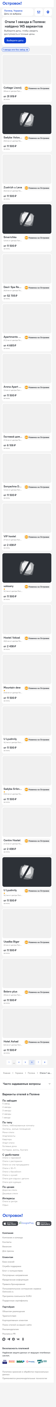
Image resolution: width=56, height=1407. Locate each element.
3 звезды (6, 1110)
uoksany (8, 586)
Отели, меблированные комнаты (18, 1125)
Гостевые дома (9, 1146)
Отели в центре (9, 1201)
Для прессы (8, 1251)
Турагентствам (9, 1315)
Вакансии (6, 1246)
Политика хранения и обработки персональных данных (25, 1373)
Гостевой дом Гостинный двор (13, 436)
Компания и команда (12, 1237)
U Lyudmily (10, 739)
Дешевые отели (10, 1193)
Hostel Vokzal (12, 637)
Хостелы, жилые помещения (16, 1129)
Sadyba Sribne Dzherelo (13, 789)
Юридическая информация (15, 1279)
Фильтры (39, 12)
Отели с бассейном (11, 1171)
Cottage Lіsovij (13, 87)
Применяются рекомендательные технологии (24, 1378)
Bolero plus (10, 991)
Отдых (5, 1205)
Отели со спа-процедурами (15, 1164)
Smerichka (10, 237)
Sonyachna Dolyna (13, 486)
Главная (6, 1073)
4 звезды (6, 1107)
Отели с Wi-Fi (9, 1168)
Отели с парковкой (11, 1157)
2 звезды (6, 1114)
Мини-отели (8, 1132)
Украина (19, 1073)
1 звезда (6, 1117)
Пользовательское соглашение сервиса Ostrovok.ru (21, 1290)
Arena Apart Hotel (13, 386)
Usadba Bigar (11, 941)
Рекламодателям (10, 1329)
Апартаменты (8, 1136)
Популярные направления (15, 1275)
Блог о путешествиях (12, 1270)
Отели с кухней (9, 1175)
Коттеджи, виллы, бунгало (15, 1149)
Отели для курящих (11, 1182)
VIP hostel (10, 536)
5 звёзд (6, 1103)
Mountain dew (12, 687)
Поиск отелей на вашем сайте (17, 1324)
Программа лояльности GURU (17, 1296)
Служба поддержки (11, 1266)
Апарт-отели (8, 1142)
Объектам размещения (13, 1311)
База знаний (8, 1261)
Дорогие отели (9, 1190)
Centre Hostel (12, 840)
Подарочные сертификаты (15, 1300)
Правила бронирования (13, 1284)
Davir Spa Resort (13, 287)
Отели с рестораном (12, 1161)
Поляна (31, 1073)
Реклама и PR (9, 1333)
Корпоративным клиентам (15, 1320)
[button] (17, 12)
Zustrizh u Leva (13, 187)
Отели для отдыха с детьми (15, 1178)
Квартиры (7, 1139)
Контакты (6, 1242)
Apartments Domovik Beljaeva (13, 336)
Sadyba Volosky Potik (13, 137)
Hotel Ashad (11, 1041)
